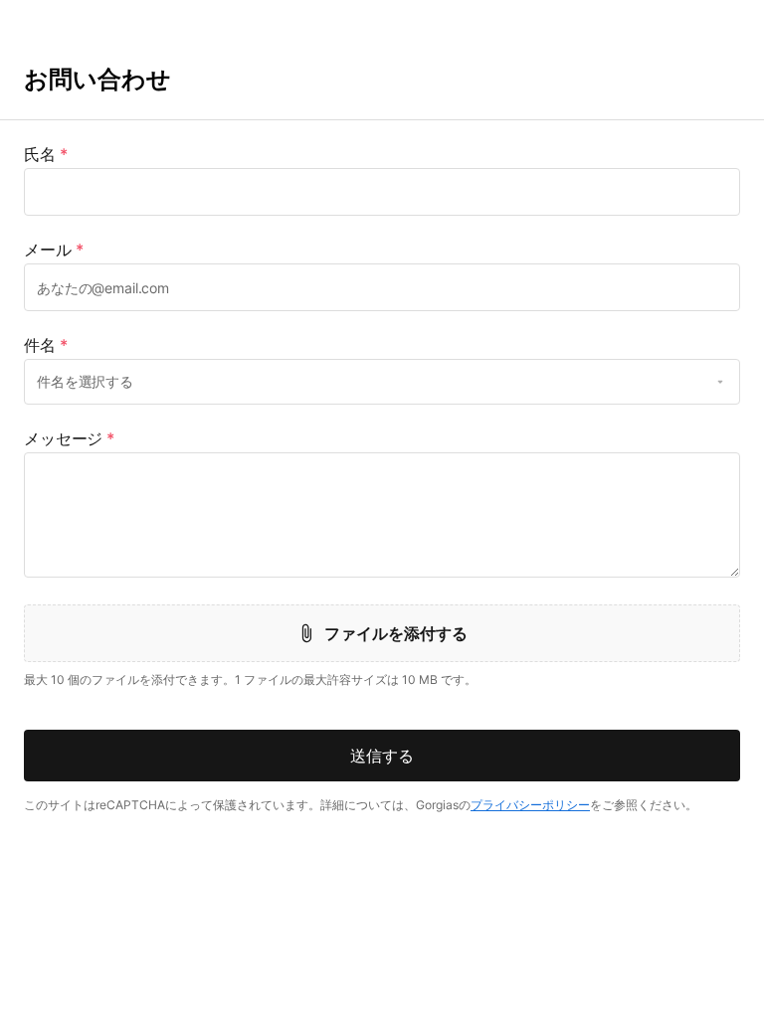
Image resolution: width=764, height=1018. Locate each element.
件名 (46, 345)
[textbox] (382, 192)
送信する (382, 755)
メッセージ (69, 438)
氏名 (46, 154)
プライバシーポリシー (530, 804)
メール (53, 249)
